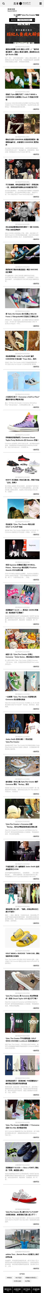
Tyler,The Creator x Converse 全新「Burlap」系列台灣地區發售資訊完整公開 (21, 825)
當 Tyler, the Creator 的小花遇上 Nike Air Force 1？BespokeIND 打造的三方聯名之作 (22, 315)
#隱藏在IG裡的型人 (31, 1277)
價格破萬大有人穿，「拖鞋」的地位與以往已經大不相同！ (22, 910)
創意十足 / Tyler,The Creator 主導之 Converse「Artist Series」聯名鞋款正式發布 (22, 655)
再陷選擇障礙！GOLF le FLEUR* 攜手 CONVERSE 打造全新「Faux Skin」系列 (21, 357)
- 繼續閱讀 (36, 64)
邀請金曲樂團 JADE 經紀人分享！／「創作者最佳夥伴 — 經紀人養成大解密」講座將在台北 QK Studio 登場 (22, 51)
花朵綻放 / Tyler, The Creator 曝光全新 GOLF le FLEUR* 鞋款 (20, 525)
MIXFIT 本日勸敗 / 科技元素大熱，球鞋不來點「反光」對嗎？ (22, 481)
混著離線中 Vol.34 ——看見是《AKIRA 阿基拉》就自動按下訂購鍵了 (22, 611)
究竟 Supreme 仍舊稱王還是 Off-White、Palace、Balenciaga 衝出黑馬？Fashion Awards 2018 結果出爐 (21, 567)
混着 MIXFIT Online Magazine (22, 3)
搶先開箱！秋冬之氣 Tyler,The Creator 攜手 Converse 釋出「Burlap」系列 (22, 783)
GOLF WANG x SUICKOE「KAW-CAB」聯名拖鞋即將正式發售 (23, 954)
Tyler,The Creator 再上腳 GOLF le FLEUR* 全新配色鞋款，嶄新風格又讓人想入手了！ (22, 1213)
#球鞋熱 (9, 1277)
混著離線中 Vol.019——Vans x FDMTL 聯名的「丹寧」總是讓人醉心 (22, 1169)
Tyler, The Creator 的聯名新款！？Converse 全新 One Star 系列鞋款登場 (22, 1126)
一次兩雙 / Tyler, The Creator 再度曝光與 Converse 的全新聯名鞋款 (21, 698)
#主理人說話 (17, 1281)
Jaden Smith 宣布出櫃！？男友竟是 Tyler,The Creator (19, 740)
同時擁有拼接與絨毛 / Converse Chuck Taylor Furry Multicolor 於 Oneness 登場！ (22, 439)
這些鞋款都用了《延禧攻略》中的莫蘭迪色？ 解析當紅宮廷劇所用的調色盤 (22, 1082)
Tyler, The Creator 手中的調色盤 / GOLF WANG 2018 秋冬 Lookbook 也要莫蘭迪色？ (22, 1039)
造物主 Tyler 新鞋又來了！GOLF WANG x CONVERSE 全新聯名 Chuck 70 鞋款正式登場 (22, 97)
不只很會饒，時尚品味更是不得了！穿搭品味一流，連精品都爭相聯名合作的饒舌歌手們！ (22, 186)
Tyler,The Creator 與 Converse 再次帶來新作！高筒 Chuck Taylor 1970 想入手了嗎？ (22, 997)
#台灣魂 (27, 1281)
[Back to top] (40, 1284)
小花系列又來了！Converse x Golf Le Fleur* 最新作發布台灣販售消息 (22, 398)
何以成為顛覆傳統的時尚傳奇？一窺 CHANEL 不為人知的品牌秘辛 (22, 228)
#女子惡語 (18, 1277)
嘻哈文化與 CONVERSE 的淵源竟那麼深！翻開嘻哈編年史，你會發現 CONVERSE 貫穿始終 (22, 142)
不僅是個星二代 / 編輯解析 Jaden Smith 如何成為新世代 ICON (22, 868)
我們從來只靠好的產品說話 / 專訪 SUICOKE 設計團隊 (22, 271)
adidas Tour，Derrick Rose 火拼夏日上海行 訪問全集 (22, 1255)
